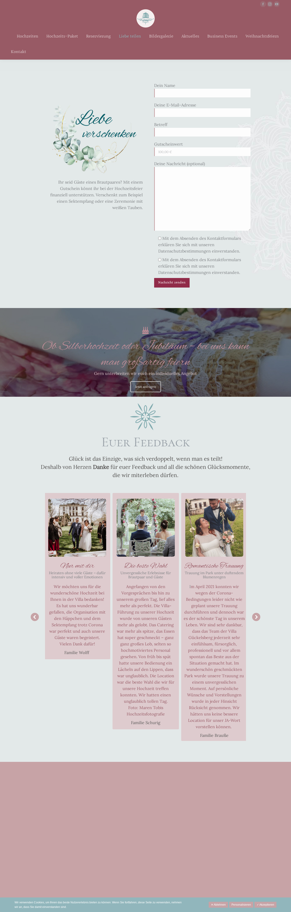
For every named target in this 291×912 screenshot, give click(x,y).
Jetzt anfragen (145, 387)
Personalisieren (241, 904)
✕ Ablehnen (218, 904)
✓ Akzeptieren (265, 904)
